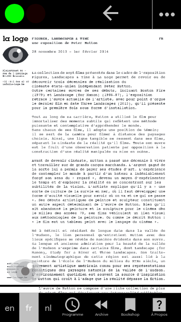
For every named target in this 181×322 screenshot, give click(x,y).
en (9, 308)
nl (48, 308)
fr (29, 308)
